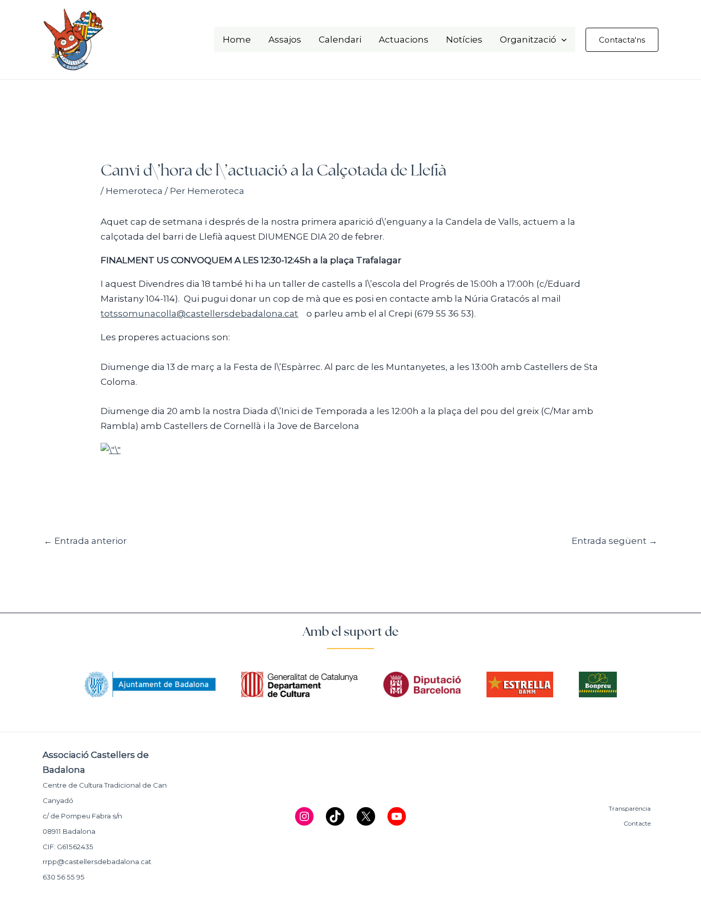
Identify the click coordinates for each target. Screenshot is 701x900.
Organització (528, 39)
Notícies (464, 39)
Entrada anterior (85, 541)
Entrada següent (614, 541)
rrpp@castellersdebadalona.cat (97, 861)
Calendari (340, 39)
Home (237, 39)
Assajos (284, 39)
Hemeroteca (134, 191)
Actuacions (404, 39)
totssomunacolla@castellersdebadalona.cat (199, 313)
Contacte (637, 823)
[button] (561, 39)
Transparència (630, 808)
